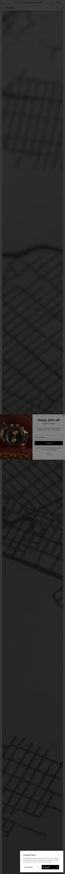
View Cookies (28, 867)
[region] (41, 861)
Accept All (46, 867)
